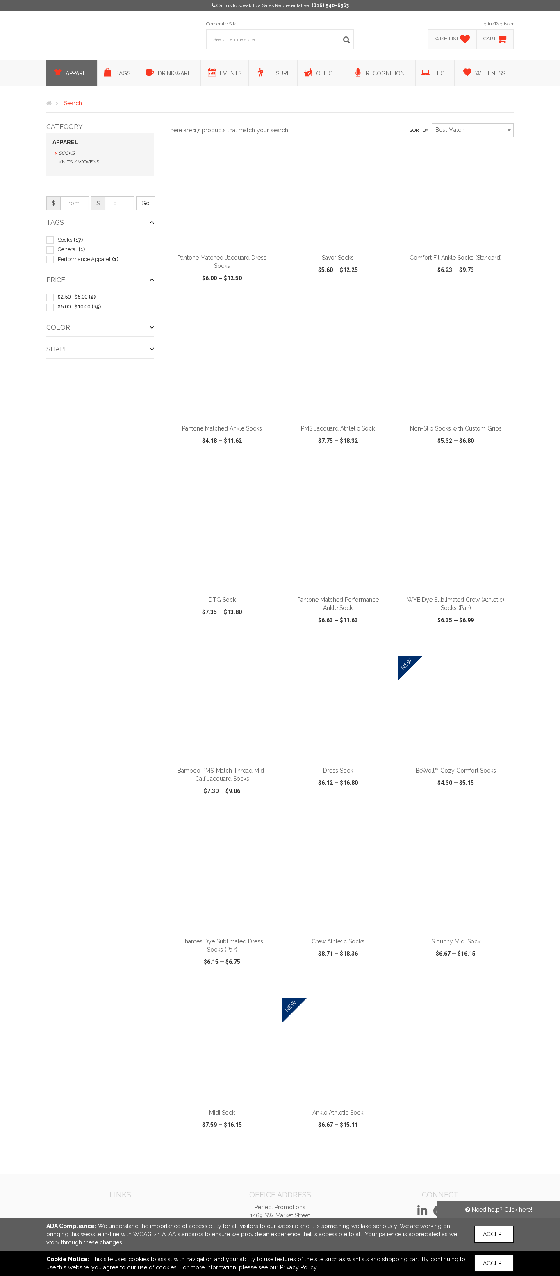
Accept (494, 1234)
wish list (233, 301)
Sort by (419, 130)
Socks (67, 153)
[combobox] (473, 130)
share (267, 301)
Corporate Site (221, 24)
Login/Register (497, 24)
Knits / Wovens (79, 162)
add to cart (227, 239)
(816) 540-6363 (330, 5)
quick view (192, 301)
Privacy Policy (298, 1267)
